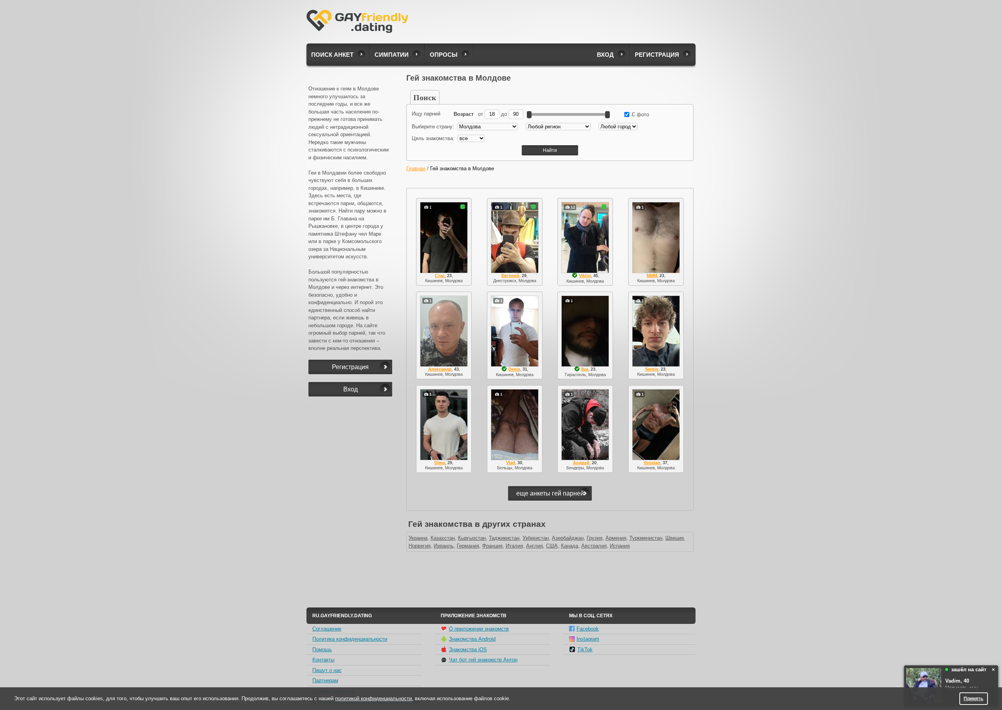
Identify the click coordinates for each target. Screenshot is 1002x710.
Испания (620, 546)
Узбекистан (536, 538)
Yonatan (651, 462)
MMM (652, 275)
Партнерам (325, 680)
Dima (439, 462)
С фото (639, 114)
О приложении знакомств (479, 629)
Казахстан (443, 538)
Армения (616, 538)
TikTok (585, 649)
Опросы (444, 54)
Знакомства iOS (468, 649)
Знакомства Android (472, 639)
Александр (440, 369)
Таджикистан (504, 538)
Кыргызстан (472, 538)
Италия (514, 546)
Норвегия (420, 546)
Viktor (585, 275)
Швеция (674, 538)
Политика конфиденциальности (349, 639)
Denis (514, 369)
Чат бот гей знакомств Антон (483, 660)
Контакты (323, 660)
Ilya (584, 369)
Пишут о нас (327, 670)
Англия (534, 546)
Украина (418, 538)
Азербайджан (568, 538)
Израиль (444, 546)
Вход (605, 54)
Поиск (424, 97)
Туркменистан (645, 538)
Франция (492, 546)
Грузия (594, 538)
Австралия (594, 546)
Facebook (588, 629)
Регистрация (657, 54)
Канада (569, 546)
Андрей (581, 462)
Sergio (651, 369)
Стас (440, 275)
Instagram (588, 639)
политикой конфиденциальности (373, 698)
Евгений (510, 275)
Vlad (510, 462)
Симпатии (392, 54)
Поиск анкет (332, 54)
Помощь (322, 649)
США (552, 546)
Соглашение (326, 629)
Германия (468, 546)
